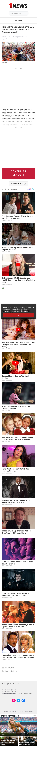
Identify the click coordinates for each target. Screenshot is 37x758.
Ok (19, 315)
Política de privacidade (15, 684)
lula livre (13, 671)
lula (6, 671)
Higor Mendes (6, 39)
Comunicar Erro (17, 183)
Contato (4, 684)
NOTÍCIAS (9, 667)
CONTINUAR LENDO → (18, 173)
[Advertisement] (18, 87)
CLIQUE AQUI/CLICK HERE (24, 693)
